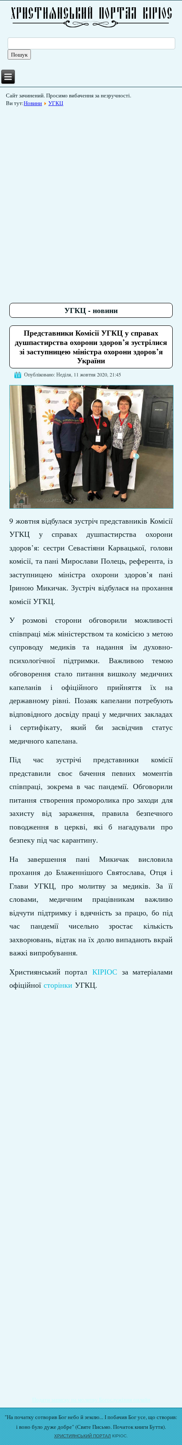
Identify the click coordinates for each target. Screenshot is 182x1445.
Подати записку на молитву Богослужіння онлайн (91, 1399)
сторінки (58, 985)
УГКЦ (55, 103)
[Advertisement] (91, 201)
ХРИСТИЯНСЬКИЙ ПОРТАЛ (82, 1436)
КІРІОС (104, 971)
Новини (33, 103)
